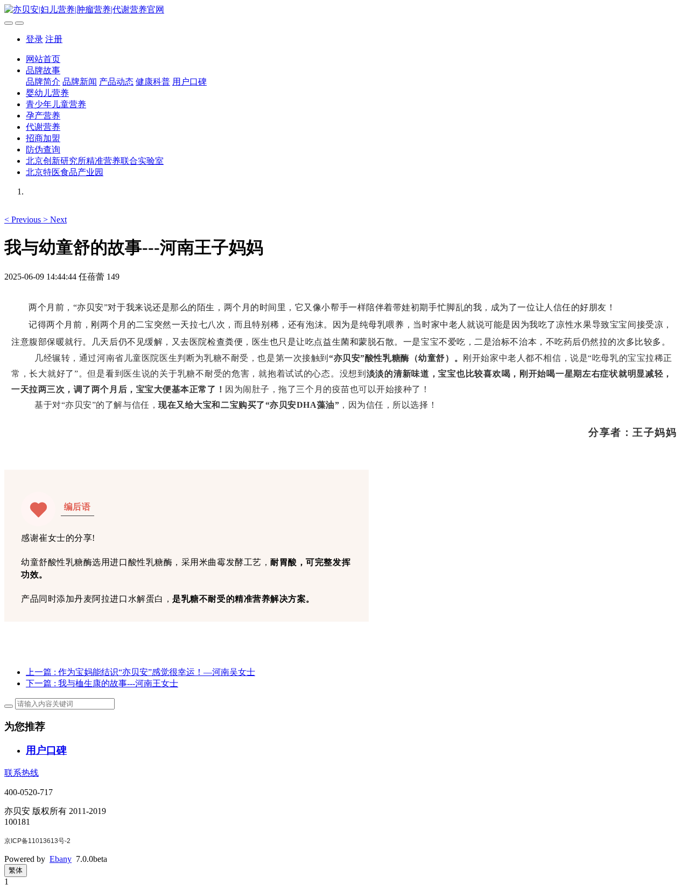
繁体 (16, 870)
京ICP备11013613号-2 (37, 841)
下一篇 (102, 683)
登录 (34, 39)
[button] (23, 219)
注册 (53, 39)
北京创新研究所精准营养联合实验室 (95, 160)
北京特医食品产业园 (64, 172)
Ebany (61, 859)
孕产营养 (43, 115)
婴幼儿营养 (47, 93)
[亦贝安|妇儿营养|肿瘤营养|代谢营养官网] (344, 10)
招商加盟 (43, 138)
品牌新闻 (79, 81)
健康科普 (153, 81)
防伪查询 (43, 149)
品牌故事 (43, 70)
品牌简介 (43, 81)
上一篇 (140, 672)
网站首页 (43, 59)
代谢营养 (43, 126)
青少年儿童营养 (56, 104)
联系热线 (21, 772)
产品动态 (116, 81)
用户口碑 (189, 81)
